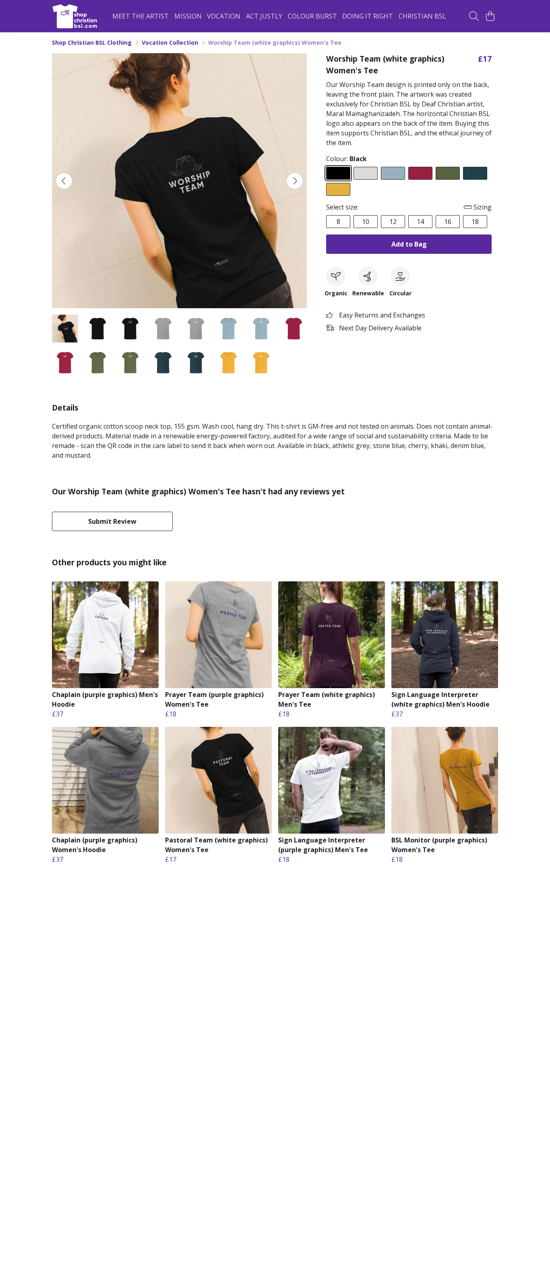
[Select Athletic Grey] (366, 173)
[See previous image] (64, 181)
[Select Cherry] (420, 173)
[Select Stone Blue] (393, 173)
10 (365, 221)
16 (447, 221)
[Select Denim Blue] (475, 173)
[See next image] (295, 181)
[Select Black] (338, 173)
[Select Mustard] (338, 189)
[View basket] (490, 16)
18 (475, 221)
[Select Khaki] (448, 173)
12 (393, 221)
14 (420, 221)
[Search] (474, 16)
